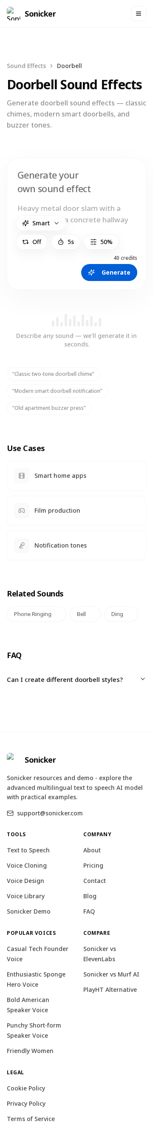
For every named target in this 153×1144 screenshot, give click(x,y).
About (92, 850)
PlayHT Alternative (110, 989)
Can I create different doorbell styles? (65, 679)
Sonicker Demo (29, 911)
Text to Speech (28, 850)
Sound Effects (26, 66)
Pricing (93, 865)
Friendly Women (30, 1051)
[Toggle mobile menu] (138, 13)
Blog (89, 896)
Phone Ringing (32, 614)
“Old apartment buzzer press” (49, 408)
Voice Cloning (27, 865)
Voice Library (26, 896)
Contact (94, 881)
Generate (116, 272)
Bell (81, 614)
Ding (117, 614)
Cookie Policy (26, 1088)
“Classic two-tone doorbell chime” (53, 374)
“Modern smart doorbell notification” (57, 391)
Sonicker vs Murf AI (111, 974)
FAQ (89, 911)
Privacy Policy (26, 1103)
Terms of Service (31, 1119)
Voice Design (25, 881)
